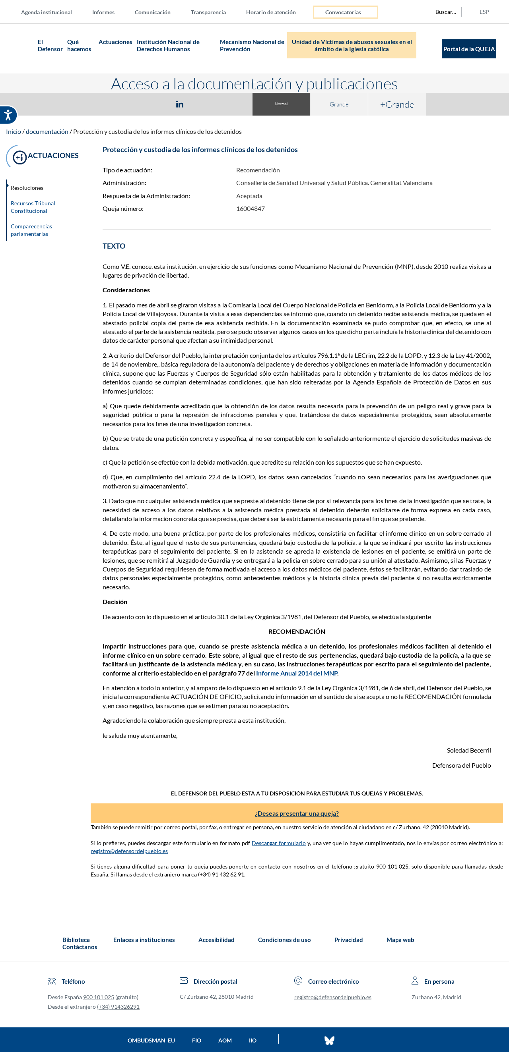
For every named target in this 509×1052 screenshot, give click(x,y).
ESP (484, 11)
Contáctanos (79, 946)
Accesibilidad (216, 939)
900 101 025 (98, 997)
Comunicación (153, 12)
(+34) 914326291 (118, 1006)
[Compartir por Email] (203, 103)
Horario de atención (271, 12)
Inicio (13, 131)
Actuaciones (115, 41)
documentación (47, 131)
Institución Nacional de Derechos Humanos (168, 45)
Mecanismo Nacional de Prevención (252, 45)
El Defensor (50, 45)
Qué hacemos (79, 45)
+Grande (397, 104)
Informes (103, 12)
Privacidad (348, 939)
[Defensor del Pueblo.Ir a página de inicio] (55, 943)
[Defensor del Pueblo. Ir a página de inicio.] (20, 49)
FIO (196, 1040)
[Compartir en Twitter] (156, 103)
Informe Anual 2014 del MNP (296, 673)
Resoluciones (27, 187)
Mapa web (400, 939)
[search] (441, 12)
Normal (281, 103)
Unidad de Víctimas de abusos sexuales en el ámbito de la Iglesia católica (352, 45)
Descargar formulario (279, 843)
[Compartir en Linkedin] (179, 103)
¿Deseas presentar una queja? (297, 813)
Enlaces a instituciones (144, 939)
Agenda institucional (46, 12)
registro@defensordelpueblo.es (129, 850)
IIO (252, 1040)
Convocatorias (343, 12)
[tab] (133, 104)
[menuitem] (53, 11)
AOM (225, 1040)
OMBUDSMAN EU (151, 1040)
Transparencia (208, 12)
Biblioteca (76, 939)
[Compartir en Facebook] (133, 103)
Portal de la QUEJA (469, 48)
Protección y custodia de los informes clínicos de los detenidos (157, 131)
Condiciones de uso (284, 939)
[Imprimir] (228, 103)
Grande (339, 104)
